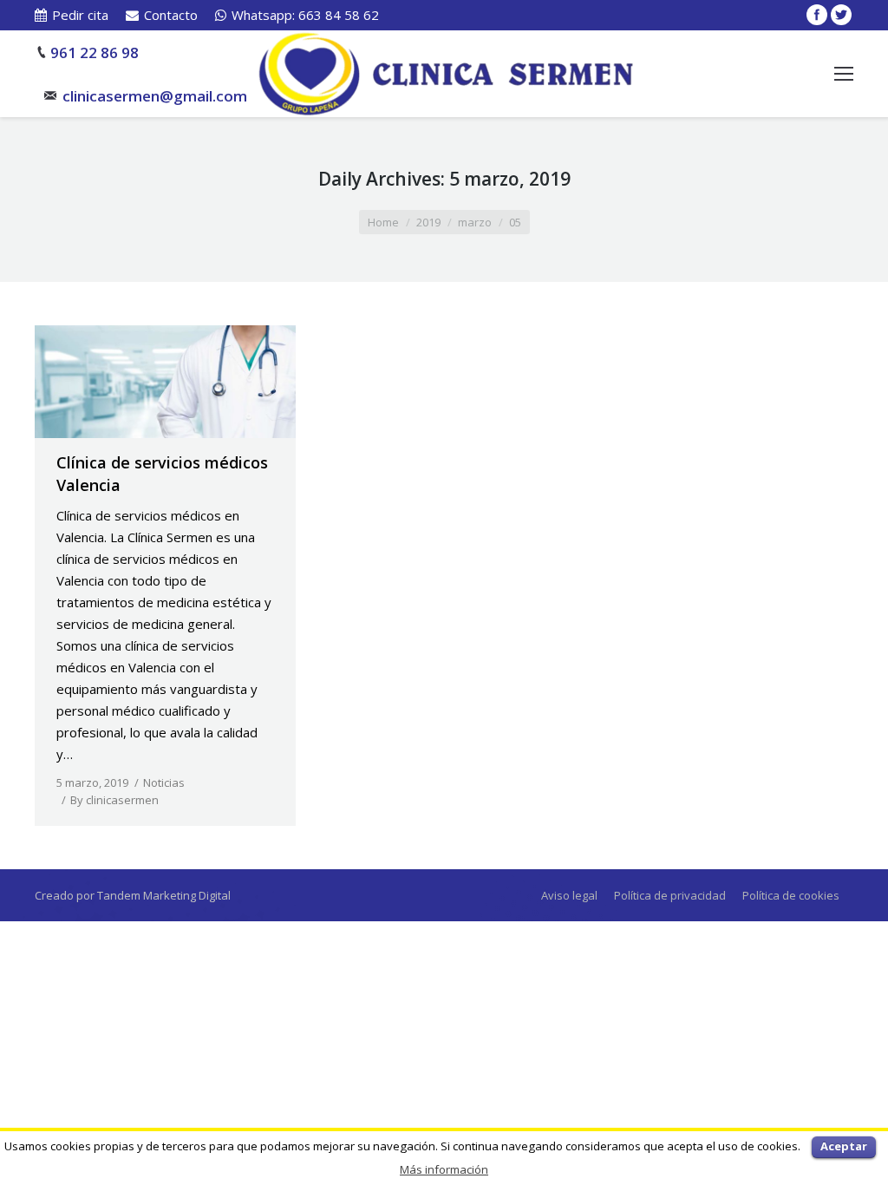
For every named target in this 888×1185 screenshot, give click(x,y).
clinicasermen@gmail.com (154, 96)
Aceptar (843, 1146)
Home (383, 222)
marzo (475, 222)
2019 (428, 222)
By (114, 800)
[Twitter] (841, 14)
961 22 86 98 (94, 52)
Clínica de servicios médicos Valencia (162, 473)
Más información (444, 1169)
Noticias (164, 782)
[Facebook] (816, 14)
